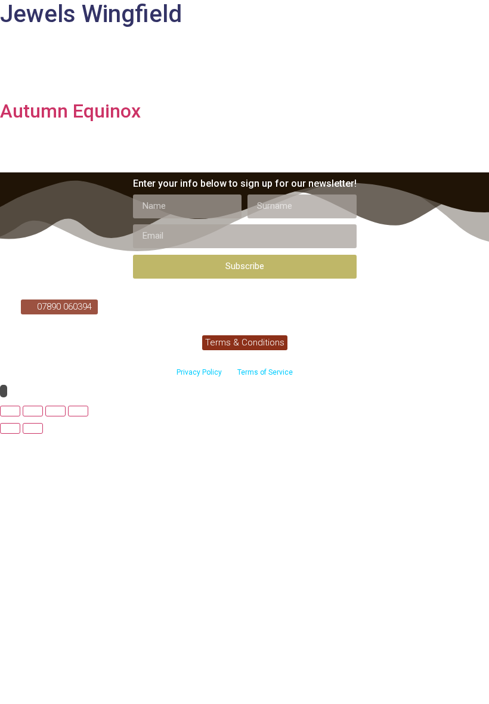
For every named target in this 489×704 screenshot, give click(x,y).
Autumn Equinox (70, 111)
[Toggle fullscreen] (33, 411)
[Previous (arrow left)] (10, 428)
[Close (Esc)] (78, 411)
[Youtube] (136, 306)
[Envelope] (158, 306)
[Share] (55, 411)
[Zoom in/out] (10, 411)
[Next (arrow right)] (33, 428)
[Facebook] (113, 306)
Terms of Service (264, 372)
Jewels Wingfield (91, 14)
